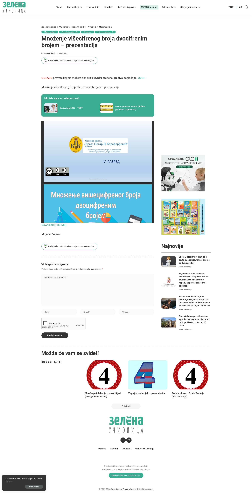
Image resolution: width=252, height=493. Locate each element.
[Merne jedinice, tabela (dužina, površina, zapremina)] (125, 108)
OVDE (141, 78)
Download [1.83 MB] (53, 225)
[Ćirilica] (231, 7)
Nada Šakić (50, 53)
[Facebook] (123, 440)
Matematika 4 (49, 32)
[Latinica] (240, 7)
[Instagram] (129, 440)
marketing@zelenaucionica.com (126, 475)
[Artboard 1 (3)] (183, 173)
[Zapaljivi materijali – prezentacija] (147, 375)
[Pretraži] (246, 7)
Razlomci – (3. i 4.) (51, 362)
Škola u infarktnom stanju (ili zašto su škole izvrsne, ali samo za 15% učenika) (194, 260)
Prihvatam (34, 487)
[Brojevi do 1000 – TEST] (70, 108)
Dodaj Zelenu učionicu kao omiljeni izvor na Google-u (71, 60)
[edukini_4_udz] (183, 216)
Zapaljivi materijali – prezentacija (146, 393)
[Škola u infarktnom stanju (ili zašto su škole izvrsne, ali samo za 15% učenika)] (168, 261)
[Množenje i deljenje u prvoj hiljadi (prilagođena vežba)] (104, 375)
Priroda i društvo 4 (105, 32)
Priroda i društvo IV (69, 32)
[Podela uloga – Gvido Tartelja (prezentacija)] (191, 375)
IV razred (87, 32)
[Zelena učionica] (14, 7)
